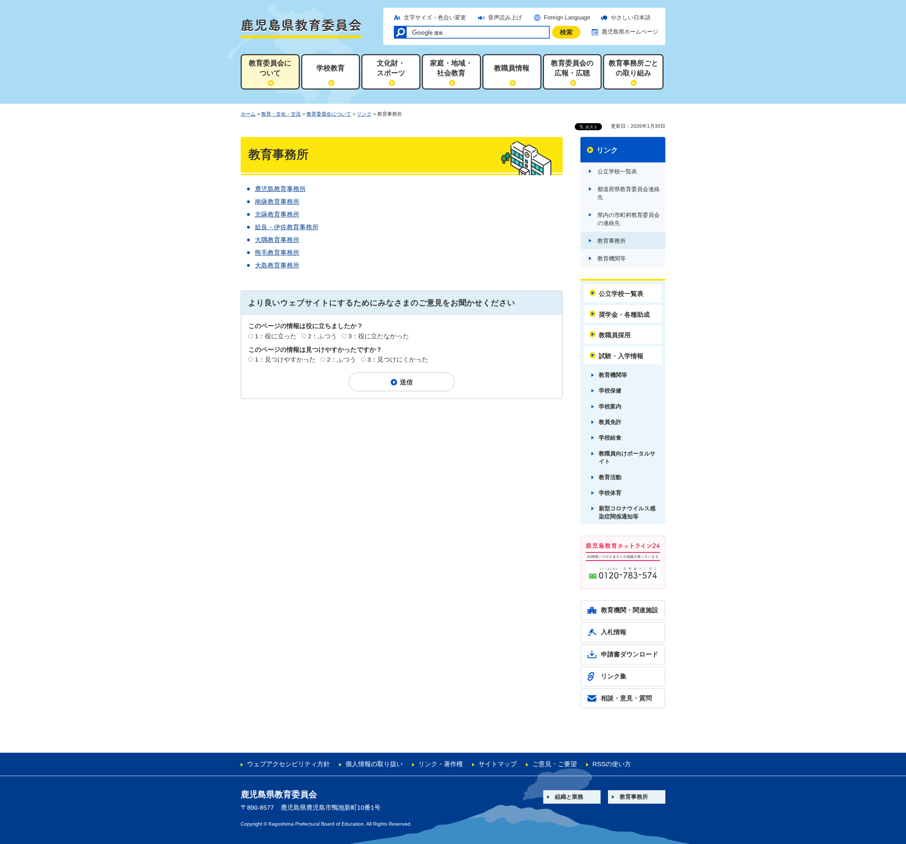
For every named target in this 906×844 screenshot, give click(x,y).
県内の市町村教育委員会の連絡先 (628, 219)
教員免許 (610, 422)
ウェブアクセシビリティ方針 (288, 764)
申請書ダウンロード (629, 654)
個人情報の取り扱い (374, 764)
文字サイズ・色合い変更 (435, 18)
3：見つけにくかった (397, 359)
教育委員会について (328, 114)
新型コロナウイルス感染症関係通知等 (627, 512)
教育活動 (610, 477)
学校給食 (610, 438)
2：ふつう (322, 336)
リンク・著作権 (440, 764)
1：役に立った (276, 336)
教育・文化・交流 (281, 114)
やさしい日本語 (630, 18)
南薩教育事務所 (277, 201)
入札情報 (613, 632)
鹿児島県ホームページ (630, 32)
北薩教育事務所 (277, 214)
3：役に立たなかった (378, 336)
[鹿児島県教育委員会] (301, 28)
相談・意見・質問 (626, 698)
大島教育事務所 (277, 265)
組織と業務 (569, 797)
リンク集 (613, 676)
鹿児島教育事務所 (280, 189)
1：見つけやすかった (285, 359)
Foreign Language (567, 18)
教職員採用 (615, 335)
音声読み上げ (505, 18)
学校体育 (610, 493)
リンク (364, 114)
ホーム (248, 114)
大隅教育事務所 (277, 239)
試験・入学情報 (621, 356)
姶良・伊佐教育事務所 (287, 227)
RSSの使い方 (611, 764)
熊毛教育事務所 (277, 252)
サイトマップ (497, 764)
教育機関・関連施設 (629, 610)
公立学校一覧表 (617, 171)
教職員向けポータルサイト (627, 457)
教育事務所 (611, 241)
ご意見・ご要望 (554, 764)
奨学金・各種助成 (624, 314)
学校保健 (610, 390)
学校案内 (610, 406)
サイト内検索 (400, 32)
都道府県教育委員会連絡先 (628, 193)
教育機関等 (611, 259)
